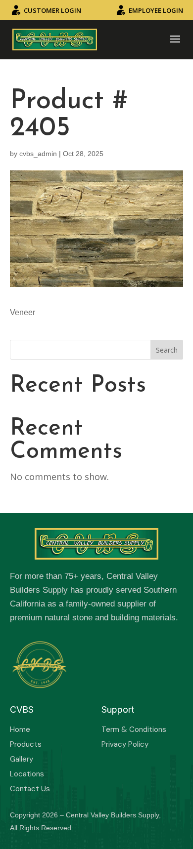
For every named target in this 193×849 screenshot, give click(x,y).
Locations (27, 774)
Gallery (21, 759)
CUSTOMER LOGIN (52, 10)
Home (20, 729)
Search (167, 350)
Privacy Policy (124, 744)
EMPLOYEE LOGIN (156, 10)
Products (26, 744)
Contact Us (30, 789)
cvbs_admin (38, 154)
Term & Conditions (133, 729)
